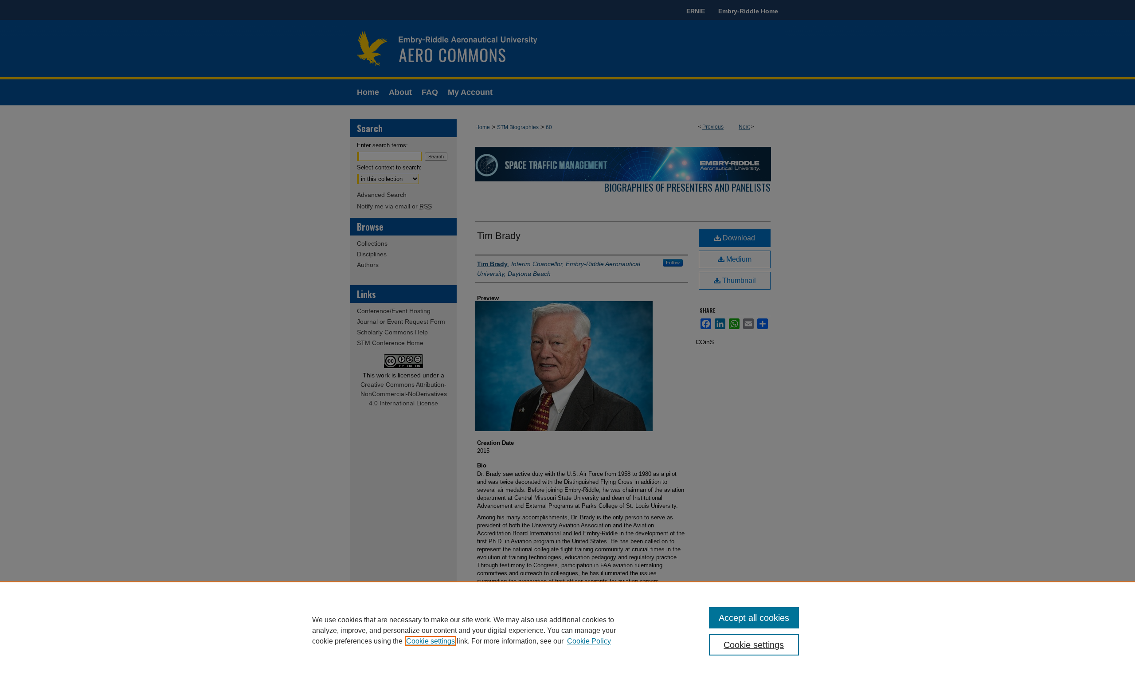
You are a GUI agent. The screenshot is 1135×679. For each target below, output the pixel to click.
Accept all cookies (754, 618)
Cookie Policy (589, 641)
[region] (567, 630)
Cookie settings (430, 641)
